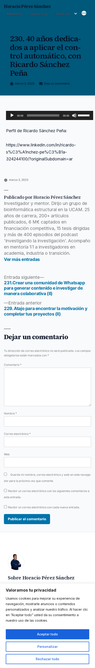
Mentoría (14, 14)
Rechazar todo (47, 659)
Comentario (12, 364)
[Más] (84, 13)
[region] (47, 625)
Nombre (10, 413)
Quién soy (38, 14)
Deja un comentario (57, 83)
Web (7, 454)
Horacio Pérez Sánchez (27, 6)
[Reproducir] (12, 115)
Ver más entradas (22, 259)
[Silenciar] (74, 115)
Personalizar (47, 646)
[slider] (84, 115)
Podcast (63, 14)
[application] (49, 115)
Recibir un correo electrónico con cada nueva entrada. (44, 507)
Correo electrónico (17, 434)
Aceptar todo (47, 634)
